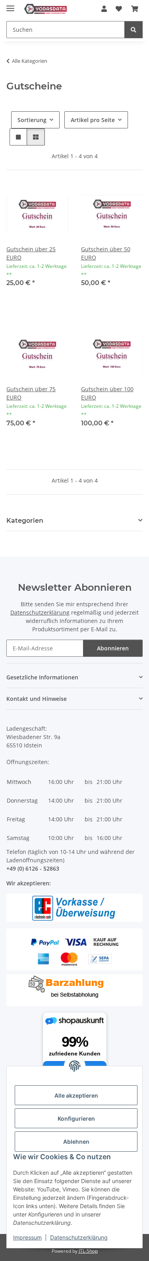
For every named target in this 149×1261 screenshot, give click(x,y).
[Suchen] (133, 29)
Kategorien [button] (24, 520)
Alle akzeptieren (76, 1095)
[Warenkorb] (135, 9)
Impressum (27, 1237)
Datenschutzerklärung (79, 1237)
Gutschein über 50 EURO (105, 253)
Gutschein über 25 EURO (31, 253)
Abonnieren (113, 648)
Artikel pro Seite (93, 120)
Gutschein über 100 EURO (107, 393)
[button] (104, 9)
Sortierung (31, 120)
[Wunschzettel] (118, 9)
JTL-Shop (88, 1250)
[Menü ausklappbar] (10, 5)
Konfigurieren (76, 1118)
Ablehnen (76, 1141)
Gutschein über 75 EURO (31, 393)
